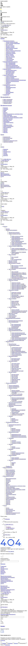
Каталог (3, 38)
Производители (4, 568)
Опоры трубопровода (8, 126)
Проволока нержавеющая (12, 65)
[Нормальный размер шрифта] (1, 3)
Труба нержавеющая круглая (12, 66)
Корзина (3, 626)
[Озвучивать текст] (1, 18)
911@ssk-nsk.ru (4, 30)
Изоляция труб (6, 137)
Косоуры (5, 112)
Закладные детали (7, 120)
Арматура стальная (10, 51)
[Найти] (2, 619)
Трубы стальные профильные (13, 43)
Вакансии (3, 571)
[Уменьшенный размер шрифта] (1, 2)
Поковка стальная (10, 47)
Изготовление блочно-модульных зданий (12, 117)
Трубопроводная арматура (9, 85)
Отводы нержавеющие (11, 76)
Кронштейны (6, 121)
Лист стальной (9, 49)
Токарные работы (7, 103)
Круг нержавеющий (10, 63)
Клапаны (8, 91)
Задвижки (8, 88)
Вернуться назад (4, 551)
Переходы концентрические (12, 78)
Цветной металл (7, 69)
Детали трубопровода (8, 75)
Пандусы (5, 129)
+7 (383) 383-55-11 (7, 25)
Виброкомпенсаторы (11, 87)
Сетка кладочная (10, 59)
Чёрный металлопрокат (8, 40)
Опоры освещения (7, 115)
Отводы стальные (10, 77)
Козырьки (5, 107)
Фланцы (8, 83)
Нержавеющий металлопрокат (10, 61)
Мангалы (5, 132)
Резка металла (6, 139)
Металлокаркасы (7, 127)
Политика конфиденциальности (8, 614)
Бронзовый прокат (10, 71)
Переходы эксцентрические (12, 81)
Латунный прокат (10, 72)
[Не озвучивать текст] (1, 19)
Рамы (4, 111)
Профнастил (6, 94)
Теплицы (5, 128)
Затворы (8, 89)
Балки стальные (9, 54)
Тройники (8, 82)
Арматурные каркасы (8, 122)
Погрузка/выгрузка (7, 138)
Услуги (2, 134)
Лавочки (5, 131)
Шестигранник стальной (11, 48)
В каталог (3, 640)
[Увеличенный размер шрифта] (2, 5)
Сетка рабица (9, 58)
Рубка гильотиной (7, 100)
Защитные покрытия (8, 141)
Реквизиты (3, 572)
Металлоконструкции (6, 105)
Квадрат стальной (10, 45)
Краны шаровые (10, 92)
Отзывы (2, 570)
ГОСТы (2, 567)
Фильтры (8, 93)
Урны (4, 123)
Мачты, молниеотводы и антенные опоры (13, 113)
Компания (3, 563)
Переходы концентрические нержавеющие (16, 80)
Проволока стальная (10, 53)
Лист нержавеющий (10, 64)
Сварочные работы (7, 101)
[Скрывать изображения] (1, 15)
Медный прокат (9, 74)
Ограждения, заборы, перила (10, 116)
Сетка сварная (9, 60)
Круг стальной (9, 44)
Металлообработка (5, 97)
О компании (3, 566)
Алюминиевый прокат (11, 70)
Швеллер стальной (10, 56)
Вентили (8, 86)
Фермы (5, 110)
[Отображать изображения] (1, 13)
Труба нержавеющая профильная (13, 67)
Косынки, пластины (8, 118)
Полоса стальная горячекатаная (13, 50)
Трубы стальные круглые (12, 42)
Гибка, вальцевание (7, 99)
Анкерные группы (7, 125)
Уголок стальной (10, 55)
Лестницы (5, 109)
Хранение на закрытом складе (10, 140)
